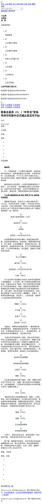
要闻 (10, 4)
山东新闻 (16, 105)
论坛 (14, 4)
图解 (33, 4)
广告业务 (5, 495)
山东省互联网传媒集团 (24, 492)
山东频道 (8, 105)
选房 (26, 4)
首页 (2, 4)
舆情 (18, 4)
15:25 (7, 124)
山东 (6, 4)
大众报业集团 (9, 492)
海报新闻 (4, 11)
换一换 (10, 486)
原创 (29, 4)
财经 (22, 4)
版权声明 (37, 492)
